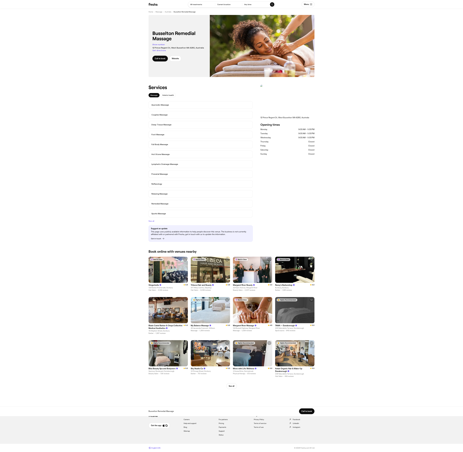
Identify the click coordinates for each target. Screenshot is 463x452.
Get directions (159, 50)
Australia (168, 12)
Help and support (190, 423)
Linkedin (296, 423)
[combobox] (201, 4)
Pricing (221, 423)
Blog (185, 427)
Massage (159, 12)
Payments (222, 427)
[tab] (154, 95)
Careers (187, 419)
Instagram (296, 427)
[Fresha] (153, 4)
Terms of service (260, 423)
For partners (223, 419)
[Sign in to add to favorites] (185, 259)
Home (151, 12)
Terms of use (259, 427)
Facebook (296, 419)
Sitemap (187, 431)
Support (222, 431)
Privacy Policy (259, 419)
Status (221, 435)
